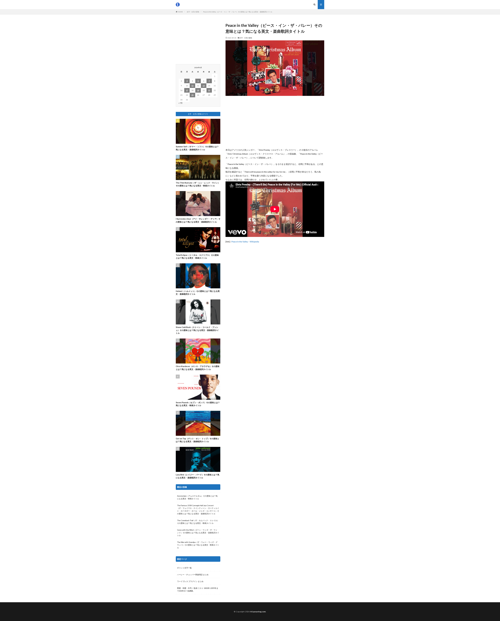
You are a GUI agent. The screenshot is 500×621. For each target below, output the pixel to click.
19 (198, 90)
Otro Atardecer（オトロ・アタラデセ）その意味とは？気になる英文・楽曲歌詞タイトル (197, 367)
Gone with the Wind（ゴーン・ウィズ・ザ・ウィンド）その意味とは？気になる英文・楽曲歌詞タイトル (198, 532)
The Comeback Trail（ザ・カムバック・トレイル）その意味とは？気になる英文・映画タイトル (198, 521)
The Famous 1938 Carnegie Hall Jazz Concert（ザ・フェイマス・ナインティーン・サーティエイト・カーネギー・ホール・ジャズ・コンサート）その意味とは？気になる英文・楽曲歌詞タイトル (198, 509)
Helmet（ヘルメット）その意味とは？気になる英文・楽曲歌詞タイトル (198, 292)
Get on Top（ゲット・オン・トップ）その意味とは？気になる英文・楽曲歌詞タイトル (197, 440)
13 (204, 86)
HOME (180, 12)
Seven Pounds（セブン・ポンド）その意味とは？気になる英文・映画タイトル (198, 404)
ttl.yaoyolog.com (258, 611)
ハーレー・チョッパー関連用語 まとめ (192, 574)
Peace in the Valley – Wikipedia (245, 241)
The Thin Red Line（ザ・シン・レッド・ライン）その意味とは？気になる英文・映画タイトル (198, 184)
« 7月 (181, 103)
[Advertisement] (275, 122)
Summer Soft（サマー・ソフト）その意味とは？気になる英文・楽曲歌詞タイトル (197, 148)
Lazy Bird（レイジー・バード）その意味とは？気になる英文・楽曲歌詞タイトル (197, 476)
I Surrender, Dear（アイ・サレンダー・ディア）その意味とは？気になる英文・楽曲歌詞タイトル (198, 220)
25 (192, 95)
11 (192, 86)
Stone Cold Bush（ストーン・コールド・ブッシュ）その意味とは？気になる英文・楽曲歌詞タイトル (197, 330)
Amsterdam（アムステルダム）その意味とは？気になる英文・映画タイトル (197, 497)
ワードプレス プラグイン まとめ (190, 581)
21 (209, 90)
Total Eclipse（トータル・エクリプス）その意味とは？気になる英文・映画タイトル (197, 256)
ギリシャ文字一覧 (184, 568)
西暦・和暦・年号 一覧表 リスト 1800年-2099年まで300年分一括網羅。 (197, 589)
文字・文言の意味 (193, 12)
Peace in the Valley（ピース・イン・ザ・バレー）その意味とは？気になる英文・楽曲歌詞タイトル (237, 12)
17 (187, 90)
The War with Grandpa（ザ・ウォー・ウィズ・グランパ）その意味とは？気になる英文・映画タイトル (198, 545)
